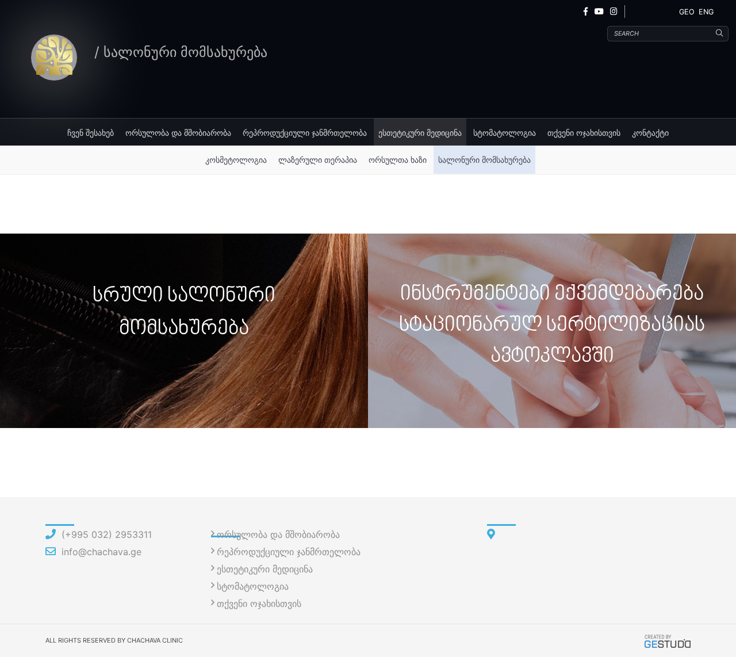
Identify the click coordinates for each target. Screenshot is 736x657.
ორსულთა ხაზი (398, 160)
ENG (706, 11)
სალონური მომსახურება (484, 160)
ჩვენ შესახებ (90, 132)
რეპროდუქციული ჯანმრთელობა (305, 132)
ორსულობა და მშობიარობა (178, 132)
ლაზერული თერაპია (317, 160)
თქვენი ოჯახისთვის (583, 132)
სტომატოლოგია (504, 132)
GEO (687, 11)
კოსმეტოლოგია (236, 160)
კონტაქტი (650, 132)
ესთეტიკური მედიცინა (420, 132)
